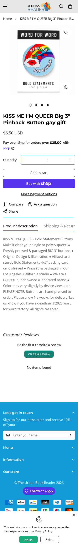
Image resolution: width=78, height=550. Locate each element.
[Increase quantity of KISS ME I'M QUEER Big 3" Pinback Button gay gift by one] (70, 159)
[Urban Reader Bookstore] (39, 6)
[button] (70, 6)
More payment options (39, 194)
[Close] (74, 515)
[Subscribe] (70, 435)
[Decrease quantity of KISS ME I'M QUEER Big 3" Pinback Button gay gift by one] (26, 159)
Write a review (39, 354)
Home (7, 18)
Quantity (10, 160)
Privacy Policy (43, 531)
